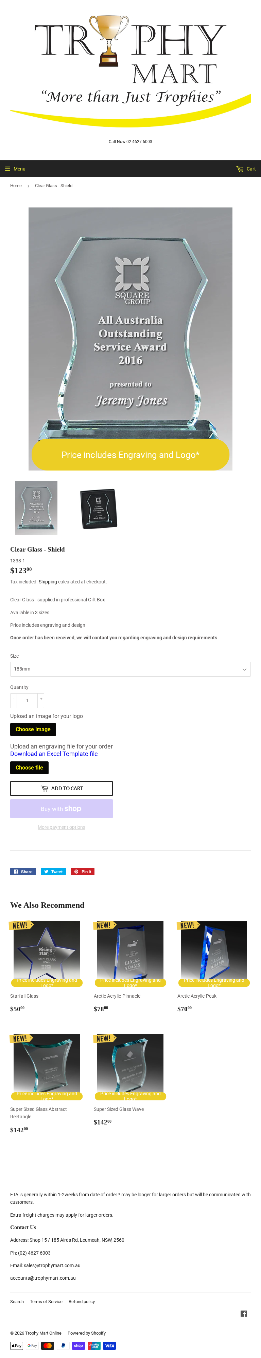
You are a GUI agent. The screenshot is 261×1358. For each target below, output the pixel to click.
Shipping (48, 581)
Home (16, 185)
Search (17, 1301)
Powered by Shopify (87, 1333)
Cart (251, 169)
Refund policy (82, 1301)
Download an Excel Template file (54, 753)
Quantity (19, 687)
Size (14, 656)
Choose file (29, 767)
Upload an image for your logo (46, 716)
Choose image (33, 729)
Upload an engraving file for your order (61, 750)
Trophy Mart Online (43, 1333)
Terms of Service (46, 1301)
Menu (19, 169)
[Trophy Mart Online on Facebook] (243, 1314)
